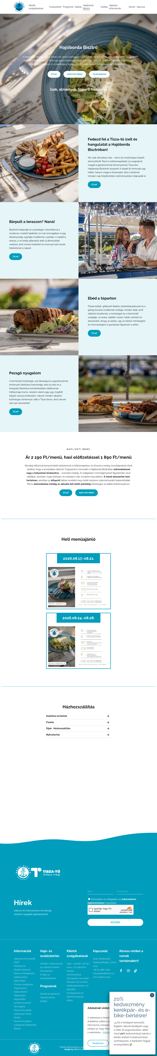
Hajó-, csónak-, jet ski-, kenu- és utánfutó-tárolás (78, 967)
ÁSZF (16, 962)
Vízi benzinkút (74, 974)
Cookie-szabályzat (23, 984)
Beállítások (98, 1043)
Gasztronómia (47, 997)
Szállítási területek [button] (56, 716)
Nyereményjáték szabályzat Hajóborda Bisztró (25, 1025)
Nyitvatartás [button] (53, 734)
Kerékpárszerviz (75, 993)
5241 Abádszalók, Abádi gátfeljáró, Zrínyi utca (104, 962)
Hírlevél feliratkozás (24, 973)
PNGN (76, 1049)
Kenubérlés (46, 971)
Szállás (43, 1001)
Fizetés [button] (50, 722)
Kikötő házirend (22, 969)
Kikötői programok (50, 993)
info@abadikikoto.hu (103, 973)
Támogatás (19, 1006)
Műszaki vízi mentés (77, 982)
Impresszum (20, 988)
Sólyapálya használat (78, 978)
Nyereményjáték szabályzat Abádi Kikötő (23, 1014)
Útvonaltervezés (101, 977)
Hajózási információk (24, 958)
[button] (54, 74)
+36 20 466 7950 (101, 969)
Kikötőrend (19, 966)
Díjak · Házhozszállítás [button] (58, 728)
